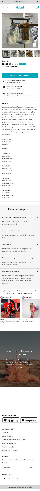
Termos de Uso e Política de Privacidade (13, 440)
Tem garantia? (6, 244)
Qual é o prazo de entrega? (10, 231)
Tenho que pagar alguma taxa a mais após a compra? (18, 258)
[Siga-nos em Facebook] (5, 478)
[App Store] (11, 422)
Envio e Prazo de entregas (10, 451)
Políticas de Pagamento (9, 443)
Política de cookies (7, 436)
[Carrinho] (37, 7)
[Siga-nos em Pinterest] (13, 478)
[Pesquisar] (7, 7)
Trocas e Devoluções (8, 447)
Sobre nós (5, 432)
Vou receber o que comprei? (10, 271)
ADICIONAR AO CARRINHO (20, 75)
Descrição (5, 103)
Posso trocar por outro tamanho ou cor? (14, 217)
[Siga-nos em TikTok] (18, 478)
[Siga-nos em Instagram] (9, 478)
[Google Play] (28, 422)
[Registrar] (31, 467)
